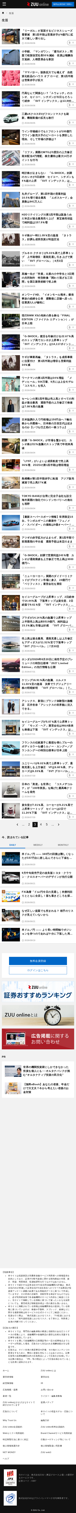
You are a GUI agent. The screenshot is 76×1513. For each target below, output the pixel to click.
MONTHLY (63, 845)
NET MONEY (9, 1452)
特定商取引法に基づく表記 (15, 1439)
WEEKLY (38, 845)
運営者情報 (8, 1377)
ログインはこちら (38, 970)
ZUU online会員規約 (12, 1427)
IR (42, 1383)
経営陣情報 (8, 1383)
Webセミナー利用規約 (13, 1433)
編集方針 (45, 1420)
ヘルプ (6, 1458)
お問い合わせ (47, 1390)
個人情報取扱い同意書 (51, 1446)
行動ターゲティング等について (55, 1439)
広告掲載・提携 (10, 1390)
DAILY (12, 845)
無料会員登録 (38, 960)
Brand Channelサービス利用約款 (56, 1433)
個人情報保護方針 (11, 1446)
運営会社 (45, 1377)
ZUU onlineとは (48, 1370)
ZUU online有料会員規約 (52, 1427)
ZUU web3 (46, 1452)
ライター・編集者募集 (51, 1396)
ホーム (6, 1370)
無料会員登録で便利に (63, 4)
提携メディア (47, 1402)
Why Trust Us (9, 1420)
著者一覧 (7, 1396)
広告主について (10, 1411)
